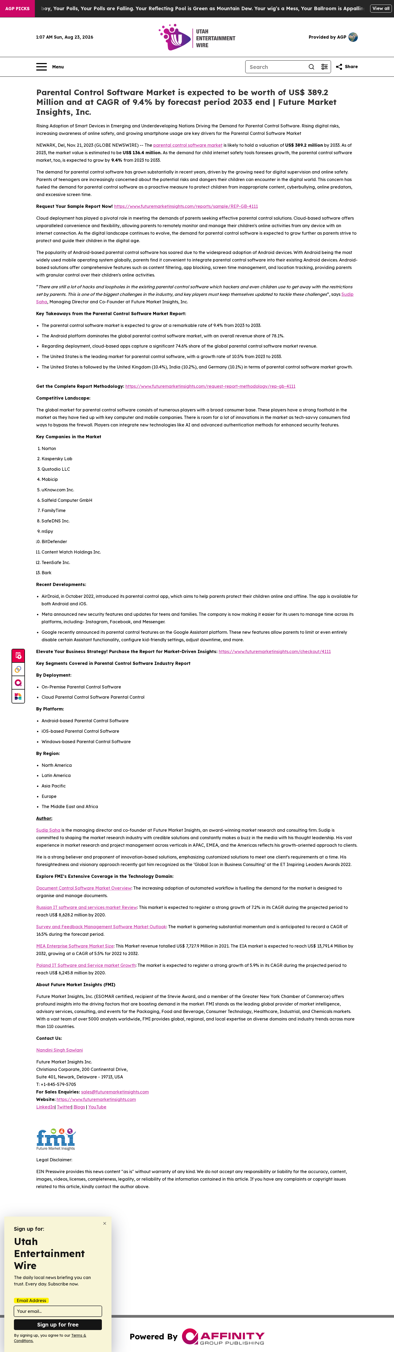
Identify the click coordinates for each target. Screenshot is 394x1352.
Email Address (31, 1300)
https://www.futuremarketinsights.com (96, 1099)
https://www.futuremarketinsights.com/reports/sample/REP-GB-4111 (186, 206)
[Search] (311, 67)
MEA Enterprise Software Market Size (75, 946)
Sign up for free (58, 1324)
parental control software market (187, 145)
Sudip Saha (48, 830)
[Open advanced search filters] (324, 67)
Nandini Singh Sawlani (59, 1050)
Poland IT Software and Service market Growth (86, 965)
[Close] (104, 1223)
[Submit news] (18, 656)
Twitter (64, 1107)
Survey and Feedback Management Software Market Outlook (101, 926)
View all (381, 8)
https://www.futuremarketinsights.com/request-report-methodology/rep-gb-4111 (210, 386)
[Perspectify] (18, 669)
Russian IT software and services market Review (86, 907)
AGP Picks (17, 8)
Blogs (79, 1107)
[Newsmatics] (18, 696)
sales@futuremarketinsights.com (115, 1092)
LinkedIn (45, 1107)
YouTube (97, 1107)
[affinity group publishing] (18, 683)
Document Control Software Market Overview (83, 888)
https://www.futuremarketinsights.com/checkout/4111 (275, 651)
